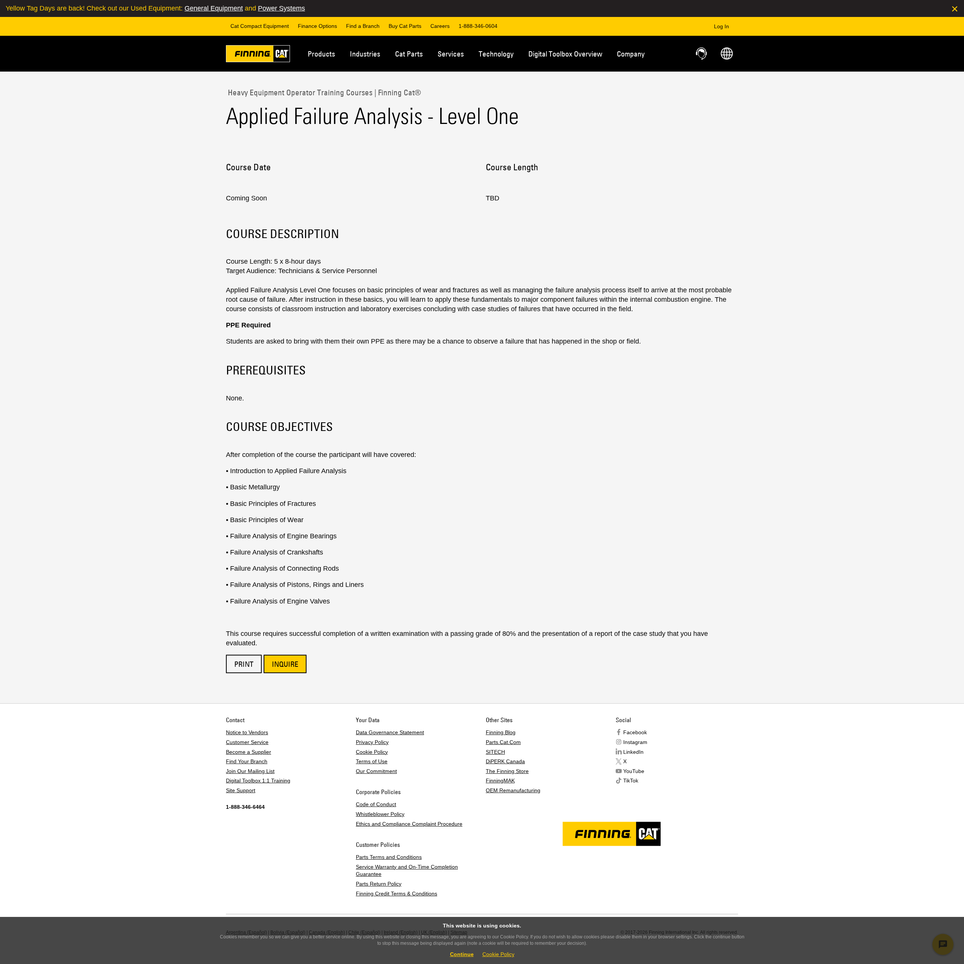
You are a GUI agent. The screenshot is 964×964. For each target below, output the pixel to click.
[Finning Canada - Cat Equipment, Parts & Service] (258, 55)
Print (243, 664)
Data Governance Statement (390, 732)
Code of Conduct (376, 804)
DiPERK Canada (505, 761)
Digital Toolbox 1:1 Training (258, 781)
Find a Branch (363, 26)
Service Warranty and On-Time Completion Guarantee (407, 870)
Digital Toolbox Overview (565, 53)
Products (321, 53)
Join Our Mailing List (250, 771)
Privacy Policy (372, 742)
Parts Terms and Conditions (389, 857)
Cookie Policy (372, 752)
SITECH (495, 752)
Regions (727, 53)
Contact (702, 53)
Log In (721, 26)
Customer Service (247, 742)
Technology (496, 53)
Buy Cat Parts (405, 26)
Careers (440, 26)
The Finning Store (507, 771)
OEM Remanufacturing (513, 790)
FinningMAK (500, 781)
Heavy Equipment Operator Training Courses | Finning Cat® (323, 92)
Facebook (635, 732)
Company (631, 53)
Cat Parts (409, 53)
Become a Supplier (248, 752)
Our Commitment (376, 771)
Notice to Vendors (247, 732)
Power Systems (281, 8)
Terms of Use (371, 761)
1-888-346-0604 (478, 26)
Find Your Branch (246, 761)
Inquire (285, 664)
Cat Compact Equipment (259, 26)
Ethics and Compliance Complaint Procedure (409, 824)
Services (451, 53)
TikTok (630, 781)
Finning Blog (501, 732)
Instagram (635, 742)
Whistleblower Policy (380, 814)
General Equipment (214, 8)
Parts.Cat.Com (503, 742)
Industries (365, 53)
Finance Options (317, 26)
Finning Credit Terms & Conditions (396, 894)
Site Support (240, 790)
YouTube (633, 771)
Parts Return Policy (378, 884)
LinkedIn (633, 752)
